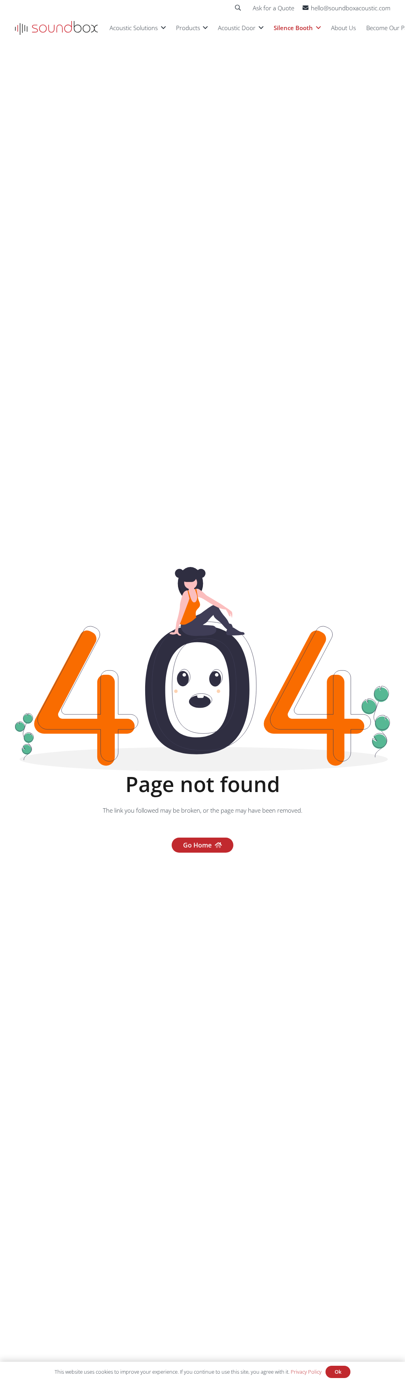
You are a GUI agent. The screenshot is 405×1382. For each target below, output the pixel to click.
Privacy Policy (306, 1371)
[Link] (56, 28)
